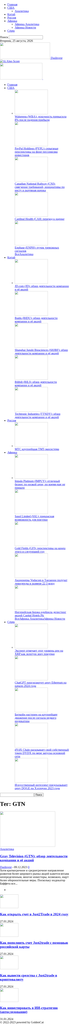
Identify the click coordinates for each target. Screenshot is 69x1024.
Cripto (11, 30)
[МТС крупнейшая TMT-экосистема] (31, 445)
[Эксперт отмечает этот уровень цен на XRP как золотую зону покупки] (31, 647)
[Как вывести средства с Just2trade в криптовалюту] (9, 968)
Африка (12, 20)
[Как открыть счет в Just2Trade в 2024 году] (9, 907)
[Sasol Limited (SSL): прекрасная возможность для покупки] (31, 513)
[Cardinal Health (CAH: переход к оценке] (31, 215)
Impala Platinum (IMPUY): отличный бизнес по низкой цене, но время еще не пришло (40, 484)
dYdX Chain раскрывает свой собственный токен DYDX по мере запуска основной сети (42, 753)
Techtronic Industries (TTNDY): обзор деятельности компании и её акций (37, 415)
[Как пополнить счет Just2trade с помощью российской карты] (9, 935)
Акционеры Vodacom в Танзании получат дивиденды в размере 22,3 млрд (41, 582)
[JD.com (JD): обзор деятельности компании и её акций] (31, 282)
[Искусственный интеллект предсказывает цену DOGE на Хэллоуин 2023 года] (31, 781)
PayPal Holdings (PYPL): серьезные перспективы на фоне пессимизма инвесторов (36, 152)
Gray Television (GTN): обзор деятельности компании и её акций (34, 858)
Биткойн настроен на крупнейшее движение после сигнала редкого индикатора (36, 718)
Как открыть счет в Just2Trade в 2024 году (34, 914)
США (11, 7)
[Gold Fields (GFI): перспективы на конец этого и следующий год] (31, 544)
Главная (12, 4)
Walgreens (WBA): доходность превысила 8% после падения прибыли (40, 118)
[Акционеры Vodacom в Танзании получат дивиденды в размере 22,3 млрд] (31, 576)
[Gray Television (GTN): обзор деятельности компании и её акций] (27, 845)
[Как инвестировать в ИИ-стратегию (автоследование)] (9, 1000)
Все (17, 254)
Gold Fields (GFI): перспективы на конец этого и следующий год (40, 550)
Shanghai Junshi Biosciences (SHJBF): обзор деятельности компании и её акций (41, 351)
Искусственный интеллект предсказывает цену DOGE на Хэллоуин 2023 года (41, 786)
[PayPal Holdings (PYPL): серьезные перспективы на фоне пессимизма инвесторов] (31, 145)
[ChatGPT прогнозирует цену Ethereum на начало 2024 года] (31, 679)
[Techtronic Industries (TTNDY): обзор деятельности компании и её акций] (31, 410)
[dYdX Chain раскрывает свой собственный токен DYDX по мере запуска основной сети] (31, 746)
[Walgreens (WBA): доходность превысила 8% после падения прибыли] (31, 113)
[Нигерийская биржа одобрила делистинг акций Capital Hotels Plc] (31, 608)
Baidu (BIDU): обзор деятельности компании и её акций (36, 320)
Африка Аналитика (27, 24)
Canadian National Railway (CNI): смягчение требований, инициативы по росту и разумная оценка (40, 187)
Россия (11, 17)
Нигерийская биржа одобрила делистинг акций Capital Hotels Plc (40, 614)
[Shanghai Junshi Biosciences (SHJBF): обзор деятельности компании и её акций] (31, 346)
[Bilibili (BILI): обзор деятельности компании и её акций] (31, 378)
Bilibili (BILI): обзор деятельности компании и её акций (36, 383)
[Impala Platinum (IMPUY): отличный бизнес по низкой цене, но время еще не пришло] (31, 477)
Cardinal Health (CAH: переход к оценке (39, 218)
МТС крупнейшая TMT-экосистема (37, 449)
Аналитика (22, 11)
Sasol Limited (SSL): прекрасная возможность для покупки (34, 518)
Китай (11, 14)
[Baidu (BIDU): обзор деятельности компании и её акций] (31, 314)
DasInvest (6, 867)
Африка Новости (25, 27)
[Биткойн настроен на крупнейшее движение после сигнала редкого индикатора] (31, 711)
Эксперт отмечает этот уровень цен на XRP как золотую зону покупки (39, 652)
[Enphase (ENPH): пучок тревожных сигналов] (31, 244)
